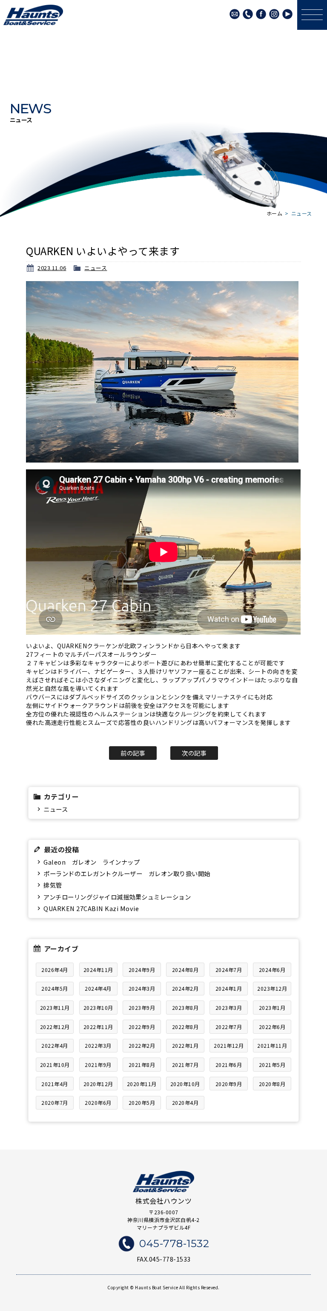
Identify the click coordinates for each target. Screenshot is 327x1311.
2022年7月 (228, 1026)
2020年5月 (142, 1102)
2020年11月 (142, 1083)
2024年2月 (185, 988)
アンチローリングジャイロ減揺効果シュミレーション (117, 897)
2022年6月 (272, 1026)
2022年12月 (55, 1026)
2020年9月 (228, 1083)
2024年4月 (98, 988)
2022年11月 (98, 1026)
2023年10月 (98, 1007)
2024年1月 (228, 988)
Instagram (274, 14)
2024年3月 (142, 988)
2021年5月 (272, 1064)
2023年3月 (228, 1007)
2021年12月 (229, 1045)
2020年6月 (98, 1102)
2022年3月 (98, 1045)
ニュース (95, 268)
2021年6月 (228, 1064)
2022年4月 (54, 1045)
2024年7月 (228, 969)
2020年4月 (185, 1102)
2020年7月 (54, 1102)
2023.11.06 (51, 268)
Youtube (287, 14)
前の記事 (132, 752)
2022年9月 (142, 1026)
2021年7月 (185, 1064)
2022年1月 (185, 1045)
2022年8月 (185, 1026)
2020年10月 (185, 1083)
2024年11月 (98, 969)
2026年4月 (54, 969)
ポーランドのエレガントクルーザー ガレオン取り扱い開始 (126, 873)
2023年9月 (142, 1007)
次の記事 (194, 752)
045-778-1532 (247, 14)
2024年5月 (54, 988)
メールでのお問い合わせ (234, 14)
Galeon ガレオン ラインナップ (91, 862)
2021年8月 (142, 1064)
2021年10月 (55, 1064)
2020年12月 (98, 1083)
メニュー (312, 15)
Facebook (261, 14)
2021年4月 (54, 1083)
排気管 (52, 885)
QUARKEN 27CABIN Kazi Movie (91, 908)
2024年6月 (272, 969)
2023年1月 (272, 1007)
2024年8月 (185, 969)
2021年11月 (272, 1045)
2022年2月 (142, 1045)
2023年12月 (272, 988)
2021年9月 (98, 1064)
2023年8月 (185, 1007)
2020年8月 (272, 1083)
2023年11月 (55, 1007)
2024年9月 (142, 969)
